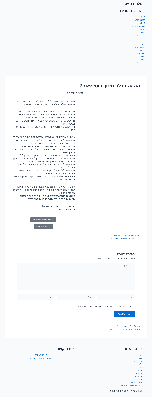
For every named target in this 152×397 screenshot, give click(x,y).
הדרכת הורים (139, 20)
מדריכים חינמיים (138, 26)
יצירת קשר (141, 35)
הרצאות (142, 32)
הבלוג (142, 29)
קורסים (142, 23)
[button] (76, 41)
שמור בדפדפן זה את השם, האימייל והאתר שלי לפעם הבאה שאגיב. (104, 306)
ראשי (143, 17)
